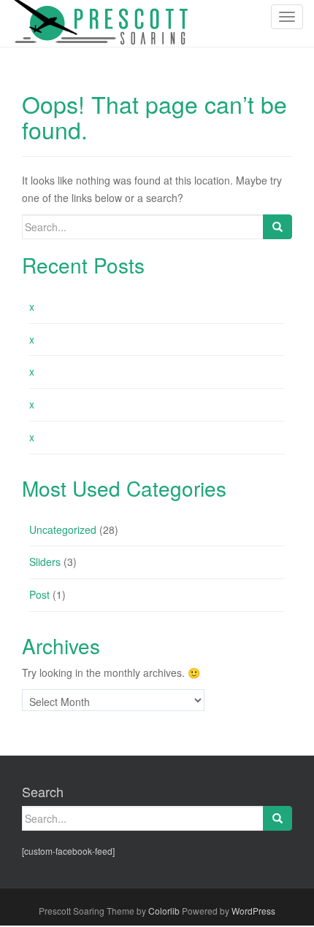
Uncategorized (62, 529)
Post (39, 594)
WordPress (253, 910)
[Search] (277, 226)
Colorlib (164, 910)
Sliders (45, 561)
